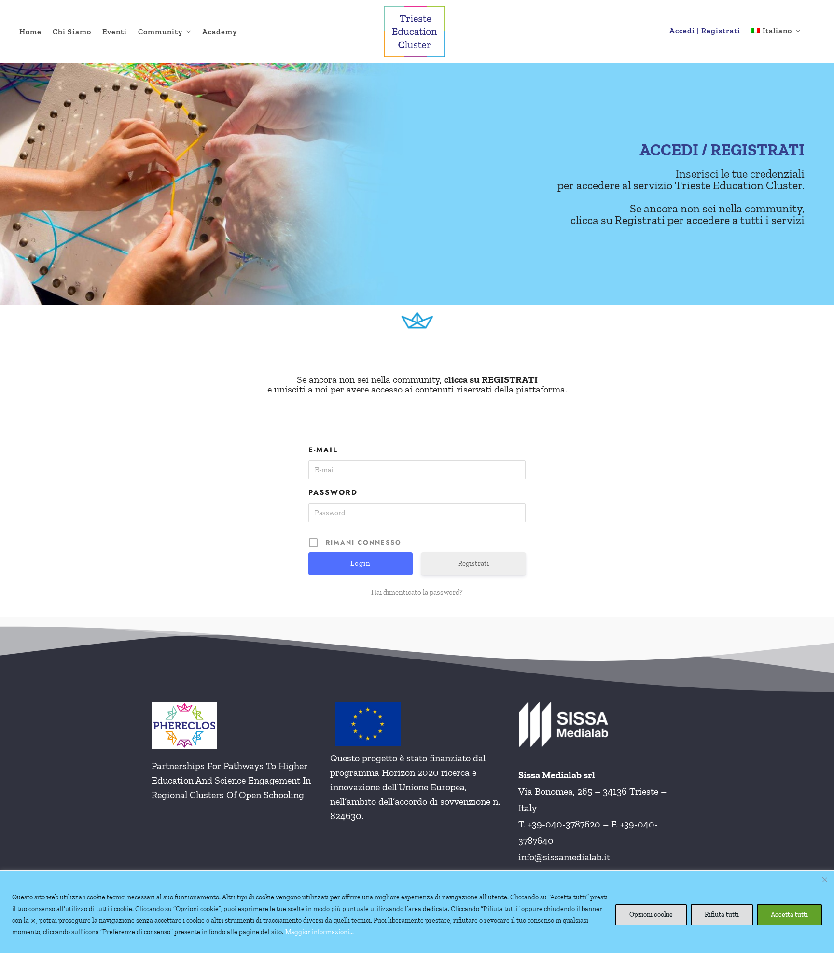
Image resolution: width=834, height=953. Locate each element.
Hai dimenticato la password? (417, 592)
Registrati (473, 563)
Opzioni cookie (651, 915)
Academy (219, 31)
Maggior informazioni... (319, 932)
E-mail (323, 450)
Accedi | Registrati (704, 30)
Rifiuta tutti (722, 915)
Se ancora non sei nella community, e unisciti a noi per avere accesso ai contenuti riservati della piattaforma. (417, 384)
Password (333, 492)
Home (30, 31)
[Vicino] (824, 879)
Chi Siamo (72, 31)
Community (160, 31)
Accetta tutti (789, 915)
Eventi (114, 31)
